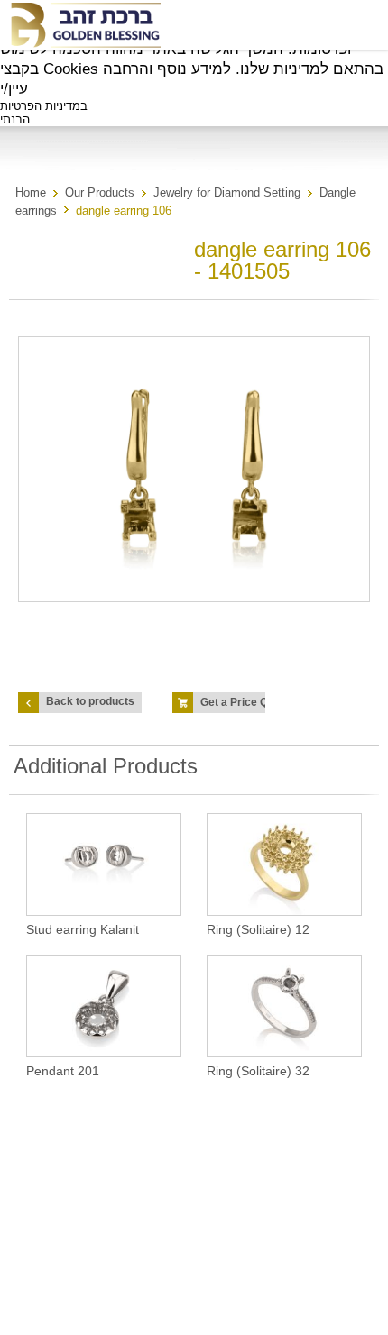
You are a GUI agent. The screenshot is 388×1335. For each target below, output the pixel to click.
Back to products (90, 701)
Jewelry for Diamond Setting (226, 192)
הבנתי (15, 119)
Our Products (99, 192)
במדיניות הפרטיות (44, 106)
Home (30, 192)
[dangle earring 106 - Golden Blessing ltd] (85, 25)
